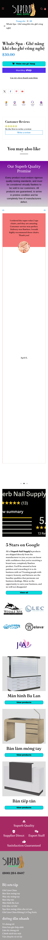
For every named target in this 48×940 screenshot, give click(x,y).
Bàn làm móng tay (11, 893)
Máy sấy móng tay (11, 896)
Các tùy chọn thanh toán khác (24, 78)
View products (24, 702)
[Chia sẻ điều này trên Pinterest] (16, 91)
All (30, 21)
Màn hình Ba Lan (10, 902)
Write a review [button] (24, 132)
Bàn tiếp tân (8, 899)
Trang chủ (20, 21)
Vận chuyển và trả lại (12, 936)
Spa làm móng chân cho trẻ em (17, 909)
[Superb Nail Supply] (24, 9)
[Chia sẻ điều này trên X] (4, 91)
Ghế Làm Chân (9, 890)
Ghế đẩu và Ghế (9, 906)
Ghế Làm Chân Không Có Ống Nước (19, 912)
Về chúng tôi (8, 924)
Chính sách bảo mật (11, 933)
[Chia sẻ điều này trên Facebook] (10, 91)
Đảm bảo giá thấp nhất (13, 927)
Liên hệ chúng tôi (10, 930)
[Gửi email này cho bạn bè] (22, 91)
